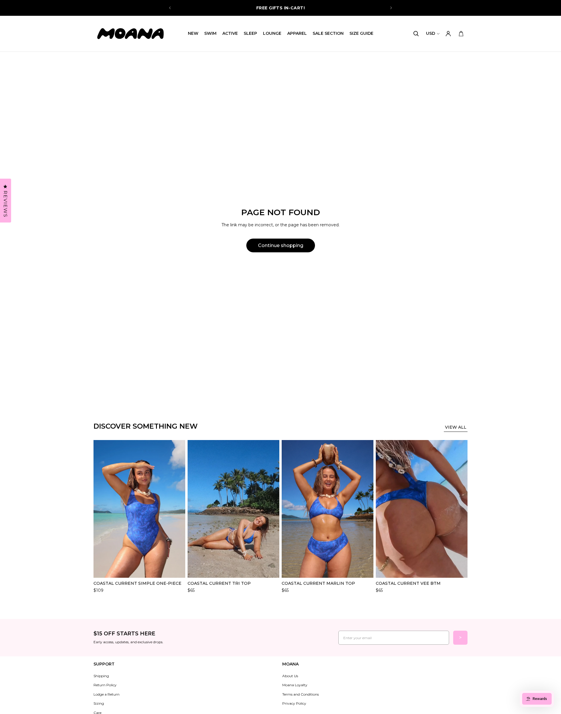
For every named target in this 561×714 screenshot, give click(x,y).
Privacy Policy (294, 703)
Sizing (99, 703)
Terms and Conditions (300, 694)
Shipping (101, 676)
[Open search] (416, 33)
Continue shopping (280, 245)
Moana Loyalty (294, 685)
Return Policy (105, 685)
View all (455, 427)
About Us (290, 676)
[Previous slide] (170, 7)
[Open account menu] (448, 33)
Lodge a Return (107, 694)
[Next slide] (391, 7)
